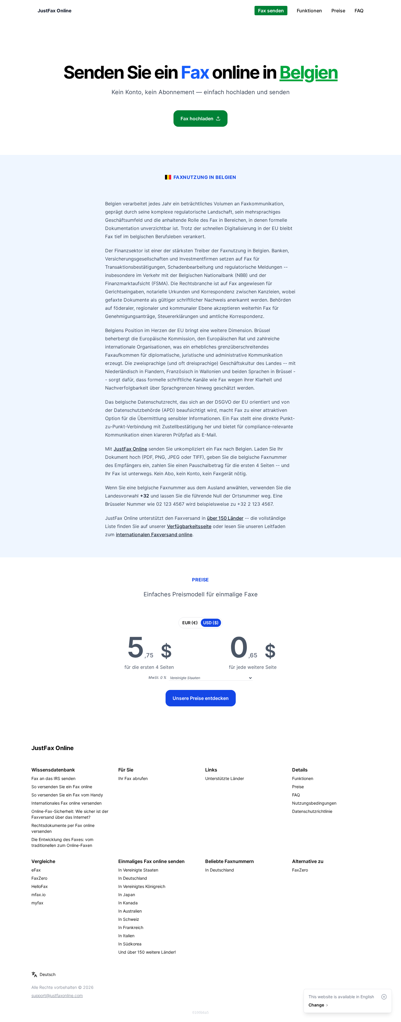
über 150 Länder (225, 518)
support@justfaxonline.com (57, 995)
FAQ (359, 10)
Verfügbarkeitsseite (189, 526)
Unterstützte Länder (224, 778)
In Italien (126, 935)
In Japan (126, 894)
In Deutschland (132, 878)
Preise (338, 10)
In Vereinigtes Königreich (141, 886)
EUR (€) (190, 622)
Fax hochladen (197, 118)
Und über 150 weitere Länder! (147, 952)
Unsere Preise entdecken (201, 698)
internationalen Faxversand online (154, 534)
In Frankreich (130, 927)
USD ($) (211, 622)
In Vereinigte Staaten (138, 869)
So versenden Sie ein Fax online (61, 786)
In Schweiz (128, 919)
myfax (37, 902)
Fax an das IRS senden (53, 778)
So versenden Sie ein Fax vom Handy (67, 794)
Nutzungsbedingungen (314, 803)
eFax (36, 869)
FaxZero (39, 878)
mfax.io (38, 894)
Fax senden (271, 10)
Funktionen (309, 10)
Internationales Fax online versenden (66, 803)
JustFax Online (55, 10)
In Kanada (128, 902)
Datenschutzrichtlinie (312, 811)
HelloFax (39, 886)
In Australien (130, 910)
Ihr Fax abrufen (133, 778)
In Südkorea (129, 943)
